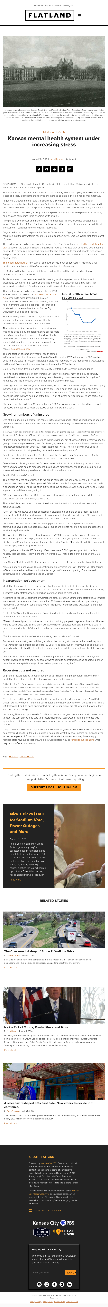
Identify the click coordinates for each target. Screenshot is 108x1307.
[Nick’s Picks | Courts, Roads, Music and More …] (54, 1005)
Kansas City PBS (48, 1163)
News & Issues (54, 132)
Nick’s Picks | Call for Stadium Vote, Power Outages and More (27, 823)
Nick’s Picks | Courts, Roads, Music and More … (38, 1027)
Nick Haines (12, 1031)
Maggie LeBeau (14, 955)
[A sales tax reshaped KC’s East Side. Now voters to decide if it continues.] (54, 1081)
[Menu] (79, 15)
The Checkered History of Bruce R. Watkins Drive (39, 951)
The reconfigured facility (15, 262)
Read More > (10, 967)
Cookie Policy (59, 1301)
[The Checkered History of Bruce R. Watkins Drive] (54, 930)
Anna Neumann (14, 1111)
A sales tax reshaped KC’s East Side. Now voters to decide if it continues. (48, 1105)
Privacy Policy (48, 1301)
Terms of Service (72, 1301)
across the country (20, 348)
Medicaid (13, 756)
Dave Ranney (56, 158)
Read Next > (16, 879)
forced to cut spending (82, 739)
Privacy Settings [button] (35, 1301)
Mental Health (27, 756)
